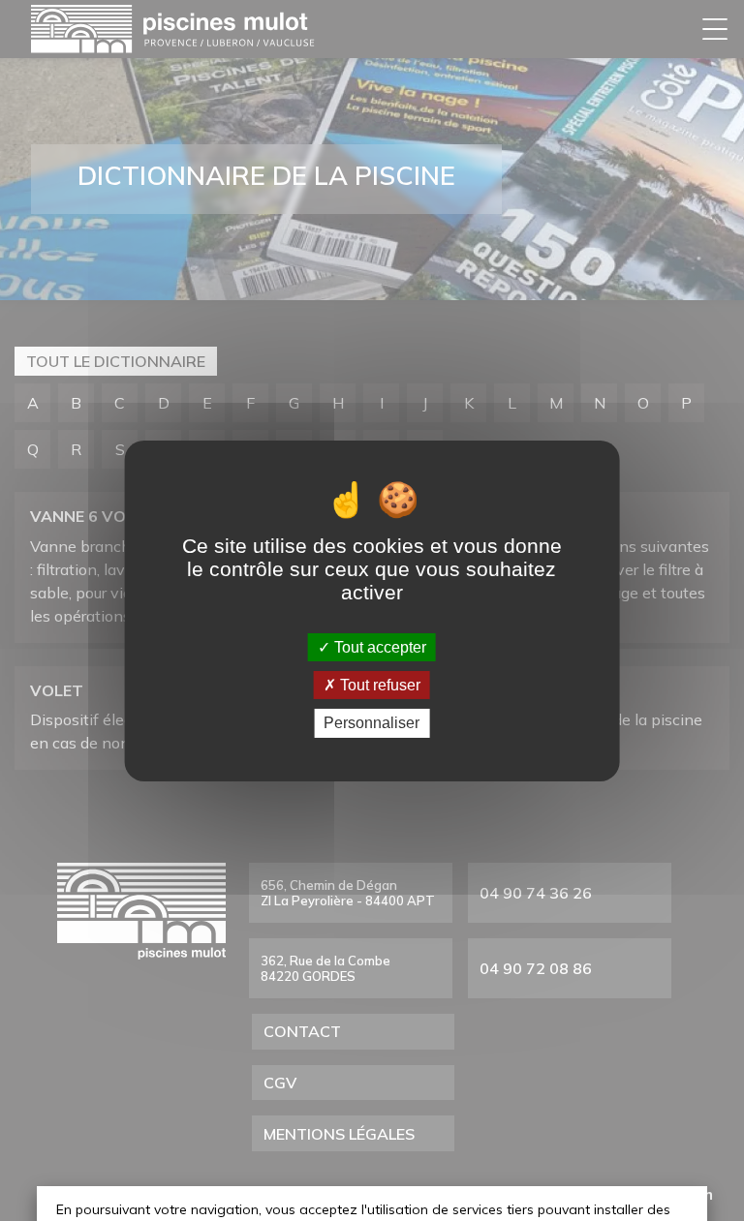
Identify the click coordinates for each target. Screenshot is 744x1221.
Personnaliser (371, 723)
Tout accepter (378, 647)
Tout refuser (378, 685)
